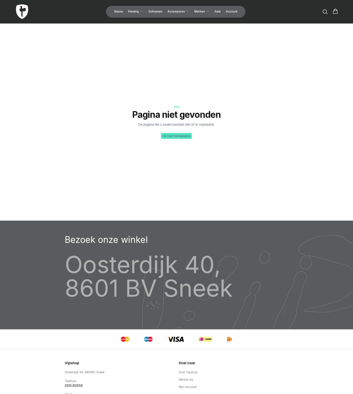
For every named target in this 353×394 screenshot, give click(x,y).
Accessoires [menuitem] (176, 11)
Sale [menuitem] (218, 11)
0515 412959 (74, 385)
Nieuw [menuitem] (118, 11)
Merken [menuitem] (199, 11)
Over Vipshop (188, 372)
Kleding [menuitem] (133, 11)
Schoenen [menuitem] (155, 11)
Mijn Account (188, 387)
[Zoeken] (325, 11)
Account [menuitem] (231, 11)
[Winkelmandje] (335, 11)
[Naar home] (22, 11)
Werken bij (186, 379)
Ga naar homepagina (176, 135)
